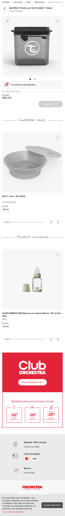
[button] (57, 21)
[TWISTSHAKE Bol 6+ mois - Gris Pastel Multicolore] (32, 162)
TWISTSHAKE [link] (16, 11)
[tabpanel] (32, 46)
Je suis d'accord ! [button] (52, 505)
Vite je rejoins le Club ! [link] (32, 382)
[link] (32, 205)
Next (58, 222)
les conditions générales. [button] (13, 512)
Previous (51, 222)
